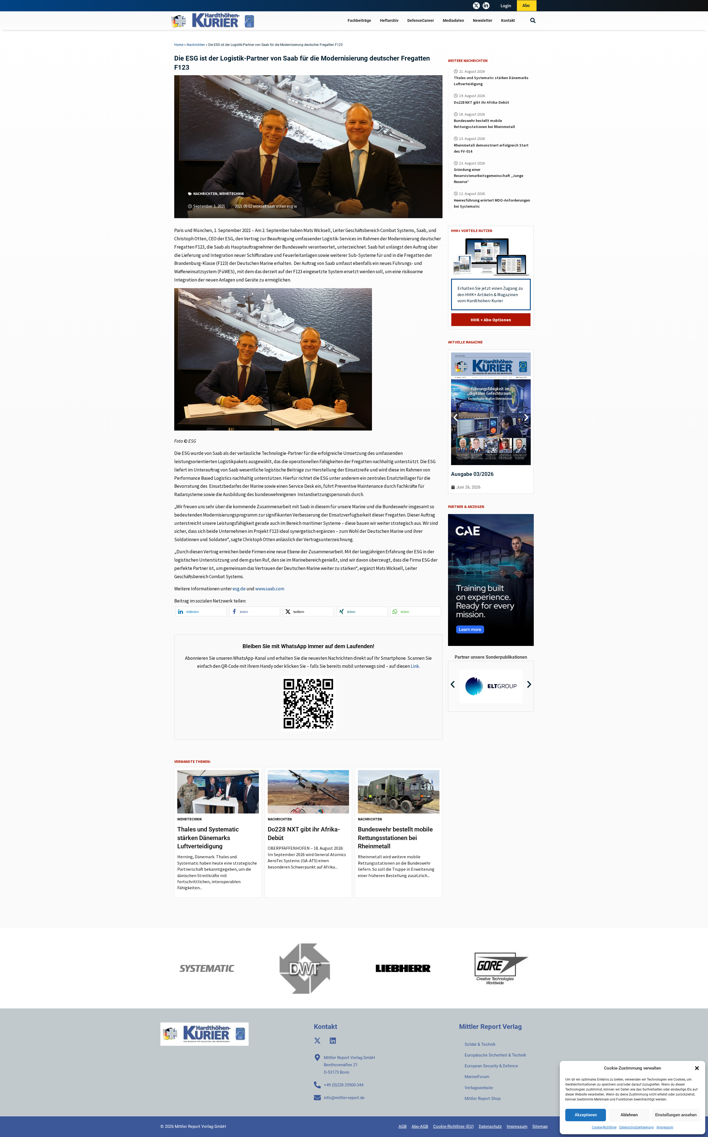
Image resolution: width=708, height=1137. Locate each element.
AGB (403, 1126)
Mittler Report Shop (483, 1098)
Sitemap (540, 1126)
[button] (697, 1068)
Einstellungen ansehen (676, 1114)
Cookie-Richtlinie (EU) (453, 1126)
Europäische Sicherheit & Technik (495, 1055)
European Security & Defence (491, 1065)
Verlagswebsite (479, 1087)
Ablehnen (629, 1114)
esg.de (239, 589)
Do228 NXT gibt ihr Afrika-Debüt (481, 102)
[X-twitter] (476, 5)
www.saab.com (269, 589)
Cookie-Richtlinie (604, 1127)
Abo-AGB (420, 1126)
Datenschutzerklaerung (636, 1127)
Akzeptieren (586, 1114)
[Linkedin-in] (486, 5)
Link (415, 666)
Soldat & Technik (480, 1044)
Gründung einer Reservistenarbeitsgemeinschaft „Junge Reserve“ (488, 175)
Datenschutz (490, 1126)
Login (506, 5)
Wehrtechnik (231, 193)
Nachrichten (196, 45)
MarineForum (477, 1076)
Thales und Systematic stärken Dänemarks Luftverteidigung (208, 838)
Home (178, 45)
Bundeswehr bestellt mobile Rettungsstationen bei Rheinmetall (395, 838)
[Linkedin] (332, 1040)
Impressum (665, 1127)
